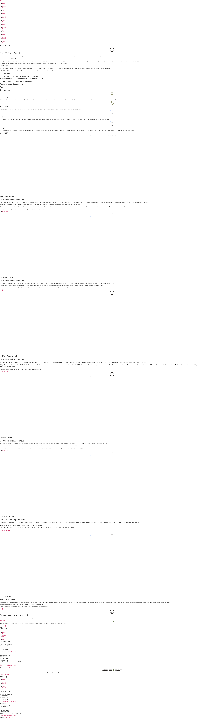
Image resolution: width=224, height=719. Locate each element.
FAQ (3, 9)
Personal (4, 7)
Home (3, 3)
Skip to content (3, 0)
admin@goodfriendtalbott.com (10, 651)
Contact (4, 12)
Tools (3, 10)
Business (4, 6)
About (3, 4)
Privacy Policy (3, 665)
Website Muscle (9, 667)
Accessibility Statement (12, 665)
